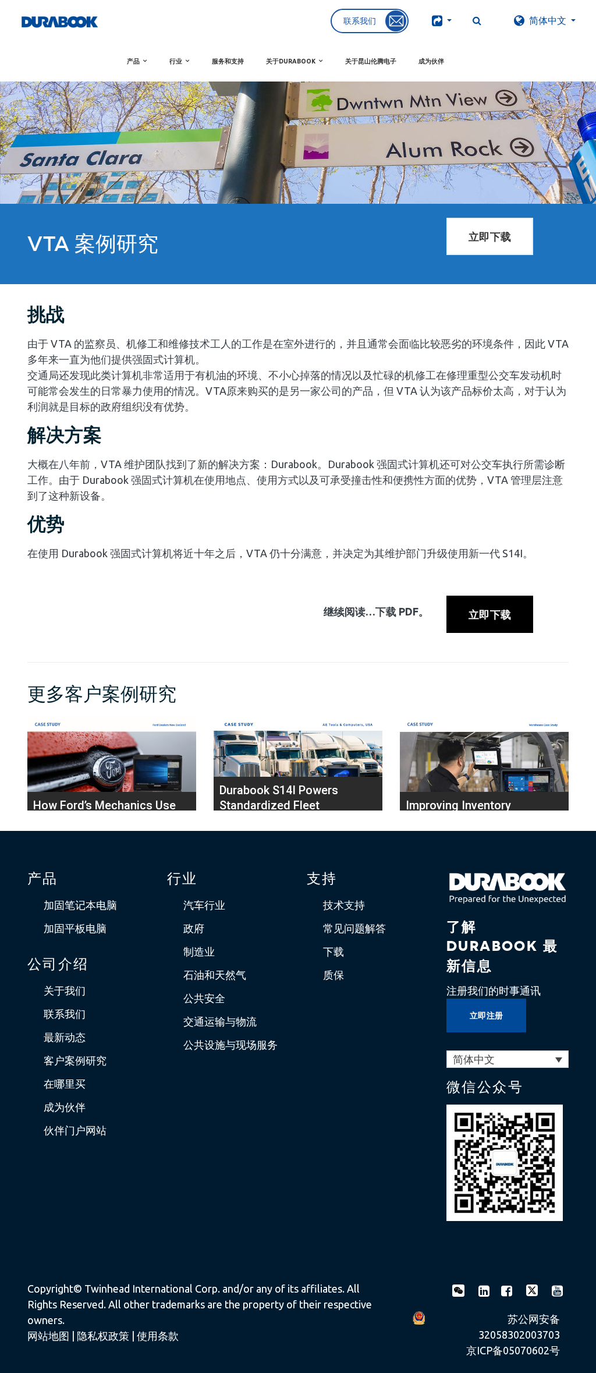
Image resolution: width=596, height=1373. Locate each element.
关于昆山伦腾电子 (370, 61)
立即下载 (490, 236)
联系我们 (65, 1014)
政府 (193, 928)
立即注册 (486, 1015)
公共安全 (204, 998)
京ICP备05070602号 (513, 1350)
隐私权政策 (103, 1336)
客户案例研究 (75, 1060)
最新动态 (65, 1037)
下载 (333, 951)
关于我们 (65, 990)
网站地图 (48, 1336)
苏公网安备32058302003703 (519, 1326)
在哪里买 (65, 1083)
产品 (133, 61)
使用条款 (158, 1336)
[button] (438, 20)
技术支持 (344, 905)
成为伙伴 (431, 61)
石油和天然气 (214, 975)
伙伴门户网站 (75, 1130)
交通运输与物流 (220, 1021)
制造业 (199, 951)
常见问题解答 (354, 928)
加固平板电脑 (75, 928)
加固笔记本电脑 (80, 905)
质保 (333, 975)
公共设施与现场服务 (230, 1044)
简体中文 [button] (548, 20)
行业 (175, 61)
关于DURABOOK (290, 61)
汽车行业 (204, 905)
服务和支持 (228, 61)
